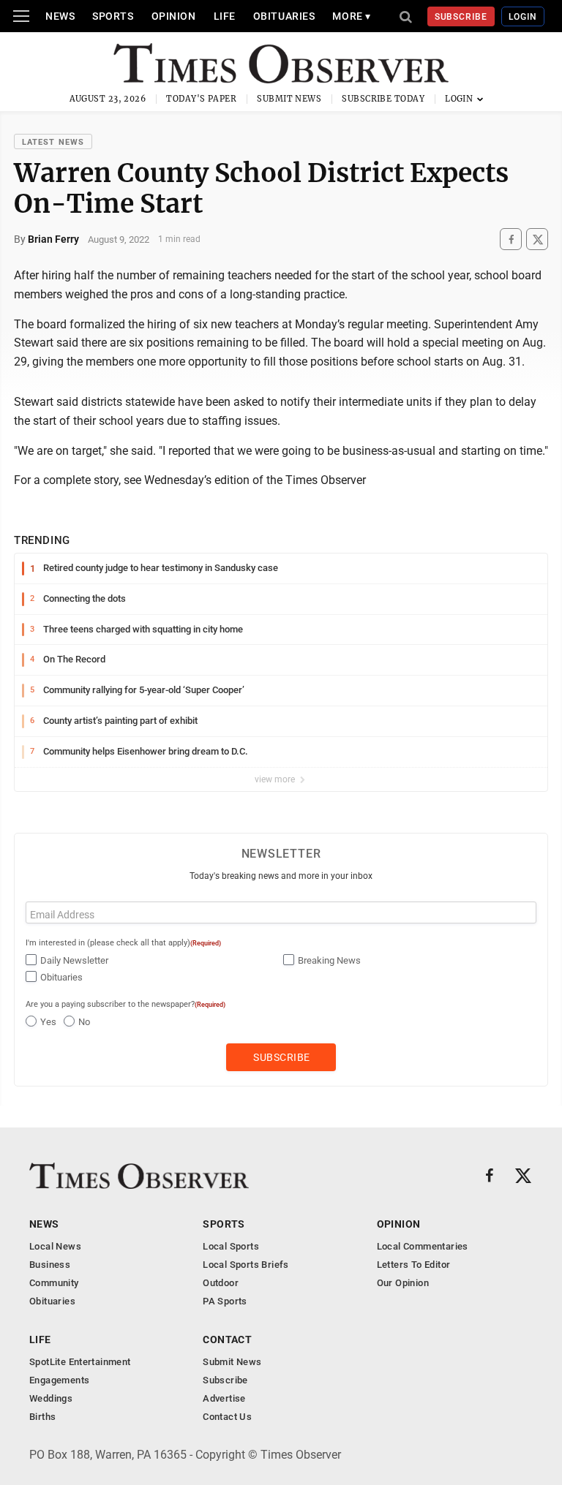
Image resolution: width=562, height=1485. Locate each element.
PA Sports (225, 1301)
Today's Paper (201, 99)
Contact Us (227, 1416)
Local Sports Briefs (245, 1264)
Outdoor (221, 1282)
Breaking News (329, 960)
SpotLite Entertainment (80, 1361)
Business (49, 1264)
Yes (48, 1021)
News (60, 16)
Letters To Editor (414, 1264)
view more (276, 779)
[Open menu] (21, 16)
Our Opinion (403, 1282)
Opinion (173, 16)
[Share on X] (537, 239)
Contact (227, 1339)
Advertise (224, 1398)
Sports (112, 16)
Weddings (50, 1398)
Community (54, 1282)
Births (42, 1416)
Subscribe (461, 17)
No (84, 1021)
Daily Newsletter (74, 960)
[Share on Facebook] (510, 239)
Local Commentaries (422, 1246)
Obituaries (284, 16)
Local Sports (231, 1246)
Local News (55, 1246)
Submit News (289, 99)
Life (225, 16)
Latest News (53, 142)
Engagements (59, 1380)
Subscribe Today (383, 99)
